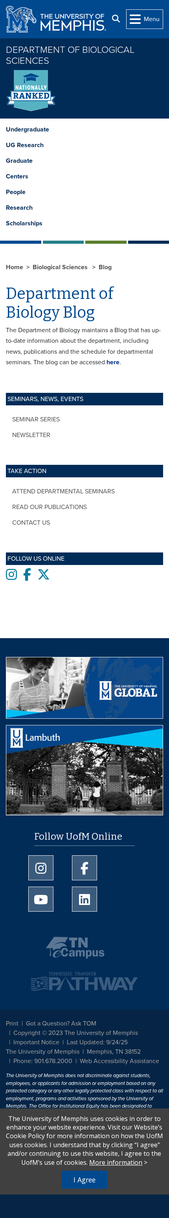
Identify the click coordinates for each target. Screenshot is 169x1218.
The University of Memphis (42, 1052)
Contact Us (31, 523)
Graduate (19, 161)
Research (19, 208)
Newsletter (31, 435)
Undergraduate (27, 129)
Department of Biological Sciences (70, 55)
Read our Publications (49, 507)
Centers (17, 176)
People (16, 192)
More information (115, 1162)
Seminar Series (36, 419)
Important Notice (36, 1042)
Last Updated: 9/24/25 (97, 1042)
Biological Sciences (61, 267)
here (113, 362)
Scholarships (24, 223)
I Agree (84, 1179)
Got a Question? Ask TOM (61, 1023)
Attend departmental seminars (63, 491)
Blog (105, 267)
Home (14, 267)
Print (12, 1023)
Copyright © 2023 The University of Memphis (75, 1033)
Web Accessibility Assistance (119, 1061)
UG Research (25, 145)
